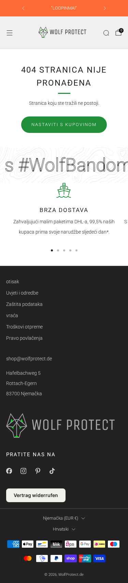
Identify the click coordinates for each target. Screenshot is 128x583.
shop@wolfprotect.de (29, 358)
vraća (12, 315)
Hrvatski (61, 529)
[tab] (52, 250)
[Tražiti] (106, 32)
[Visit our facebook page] (9, 471)
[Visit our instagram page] (23, 471)
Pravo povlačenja (24, 338)
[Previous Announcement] (23, 8)
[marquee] (64, 165)
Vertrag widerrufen (36, 495)
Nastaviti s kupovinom (64, 124)
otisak (12, 281)
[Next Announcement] (105, 8)
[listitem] (64, 8)
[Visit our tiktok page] (52, 471)
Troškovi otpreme (24, 327)
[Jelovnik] (9, 32)
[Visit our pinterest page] (37, 471)
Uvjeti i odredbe (22, 293)
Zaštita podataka (24, 304)
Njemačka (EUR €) (60, 518)
